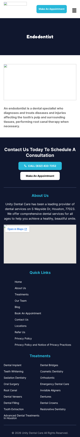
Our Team (21, 300)
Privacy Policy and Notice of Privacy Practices (43, 344)
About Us (20, 288)
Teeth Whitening (13, 371)
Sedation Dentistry (15, 377)
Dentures (45, 396)
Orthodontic (47, 377)
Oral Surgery (11, 384)
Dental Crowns (49, 402)
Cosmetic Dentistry (51, 371)
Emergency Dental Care (54, 384)
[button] (74, 11)
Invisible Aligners (50, 390)
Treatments (21, 294)
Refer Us (20, 332)
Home (18, 281)
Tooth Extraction (14, 409)
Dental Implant (12, 365)
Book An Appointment (28, 313)
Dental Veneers (13, 396)
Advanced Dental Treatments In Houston (21, 417)
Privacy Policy (23, 338)
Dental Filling (11, 402)
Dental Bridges (49, 365)
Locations (20, 325)
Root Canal (10, 390)
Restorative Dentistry (53, 409)
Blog (17, 306)
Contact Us (21, 319)
